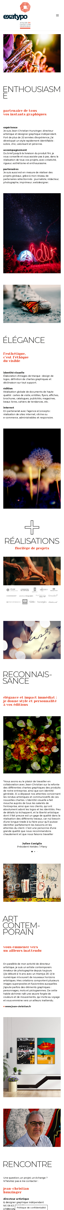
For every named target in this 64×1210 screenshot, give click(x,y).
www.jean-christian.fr (19, 1006)
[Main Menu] (57, 15)
